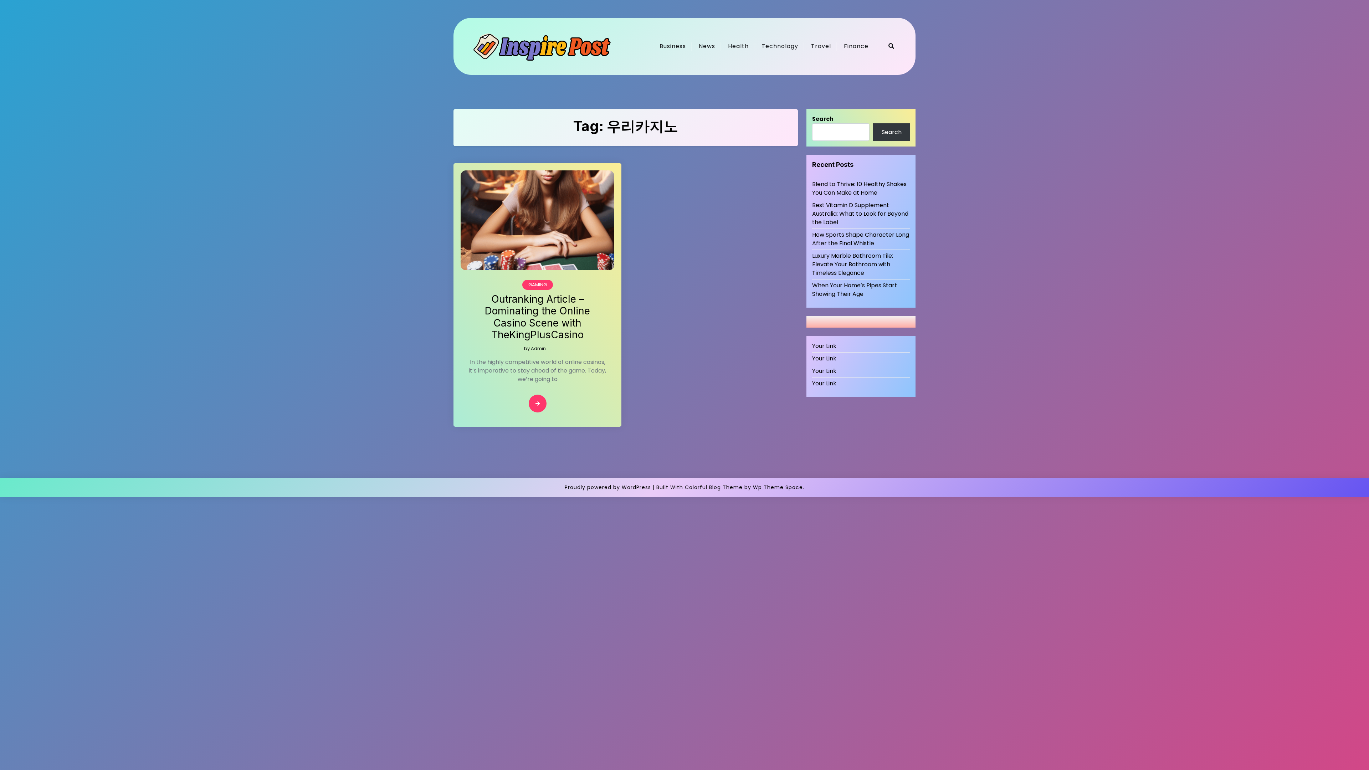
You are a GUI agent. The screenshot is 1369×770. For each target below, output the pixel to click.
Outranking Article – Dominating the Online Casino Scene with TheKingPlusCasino (537, 317)
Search (823, 119)
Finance (856, 46)
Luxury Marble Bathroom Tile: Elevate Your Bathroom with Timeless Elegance (852, 264)
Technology (780, 46)
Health (738, 46)
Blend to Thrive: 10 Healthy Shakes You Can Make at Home (859, 188)
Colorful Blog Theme (714, 487)
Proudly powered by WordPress (608, 487)
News (707, 46)
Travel (821, 46)
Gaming (537, 284)
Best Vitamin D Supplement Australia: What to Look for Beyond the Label (860, 213)
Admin (538, 348)
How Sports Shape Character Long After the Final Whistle (860, 239)
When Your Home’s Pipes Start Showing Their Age (854, 289)
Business (673, 46)
